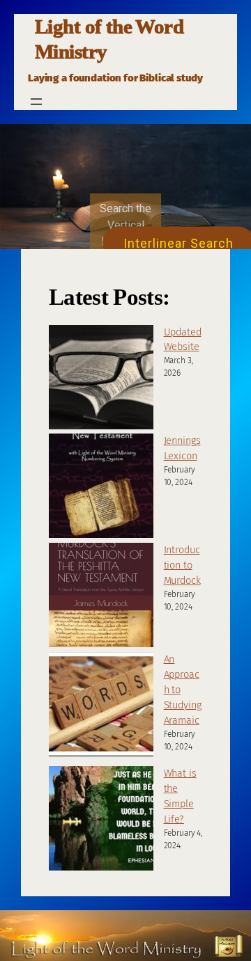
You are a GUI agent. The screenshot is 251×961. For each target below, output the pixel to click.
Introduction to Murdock (182, 565)
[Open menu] (36, 101)
